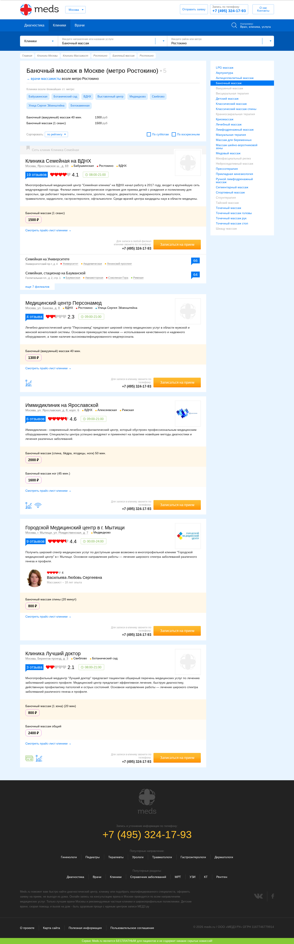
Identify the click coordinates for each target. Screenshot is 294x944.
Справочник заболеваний (148, 877)
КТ (206, 877)
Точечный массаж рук (231, 218)
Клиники (59, 25)
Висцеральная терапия (232, 93)
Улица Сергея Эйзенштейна (46, 105)
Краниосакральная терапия (235, 114)
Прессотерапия (227, 168)
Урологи (138, 857)
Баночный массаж (228, 83)
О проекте (27, 928)
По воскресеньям (188, 134)
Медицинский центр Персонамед (63, 303)
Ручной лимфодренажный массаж (234, 180)
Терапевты (116, 857)
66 (195, 260)
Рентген (221, 877)
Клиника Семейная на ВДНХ (58, 161)
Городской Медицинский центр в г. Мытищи (75, 527)
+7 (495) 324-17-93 (229, 9)
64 (195, 274)
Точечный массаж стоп (232, 223)
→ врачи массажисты (43, 78)
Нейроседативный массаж (234, 163)
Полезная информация (85, 928)
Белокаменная (80, 105)
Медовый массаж (228, 153)
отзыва (34, 317)
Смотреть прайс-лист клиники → (48, 230)
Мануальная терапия (231, 134)
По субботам (160, 134)
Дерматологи (224, 857)
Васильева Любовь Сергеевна (74, 577)
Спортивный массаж (230, 192)
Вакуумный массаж (229, 88)
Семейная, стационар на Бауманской (55, 273)
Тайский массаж (227, 202)
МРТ (178, 877)
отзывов (36, 175)
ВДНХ (87, 96)
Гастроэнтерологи (193, 857)
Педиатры (92, 857)
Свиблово (158, 96)
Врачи (80, 25)
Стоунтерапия (226, 197)
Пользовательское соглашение (132, 928)
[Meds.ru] (147, 801)
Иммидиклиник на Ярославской (61, 405)
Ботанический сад (65, 96)
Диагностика (34, 25)
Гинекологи (69, 857)
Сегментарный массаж (232, 187)
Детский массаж (227, 98)
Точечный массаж (228, 208)
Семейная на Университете (47, 259)
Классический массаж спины (236, 109)
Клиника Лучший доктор (53, 653)
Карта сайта (51, 928)
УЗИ (192, 877)
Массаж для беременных (234, 140)
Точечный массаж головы (234, 213)
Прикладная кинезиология (234, 174)
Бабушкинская (38, 96)
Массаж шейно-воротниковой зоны (236, 146)
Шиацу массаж (226, 228)
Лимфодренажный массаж (235, 129)
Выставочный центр (110, 96)
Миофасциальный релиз (233, 158)
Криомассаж (224, 119)
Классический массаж (231, 103)
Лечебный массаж (228, 124)
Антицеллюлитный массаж (235, 78)
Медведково (138, 96)
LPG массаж (224, 67)
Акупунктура (224, 72)
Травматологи (162, 857)
